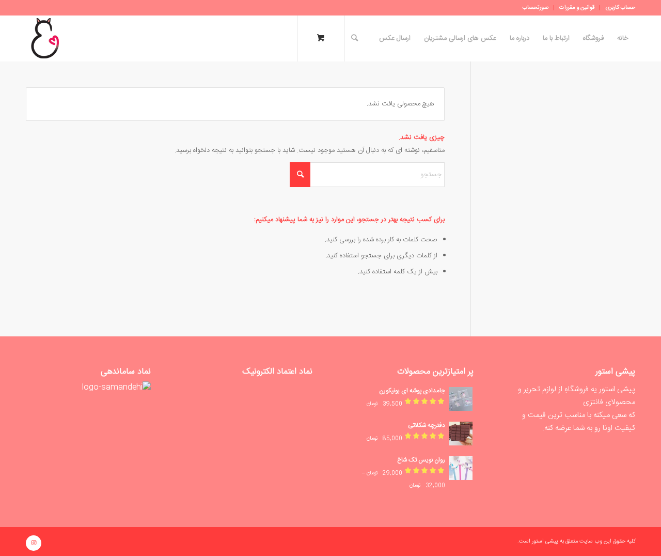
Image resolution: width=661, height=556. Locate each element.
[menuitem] (617, 7)
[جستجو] (354, 38)
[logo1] (45, 38)
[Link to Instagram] (33, 543)
